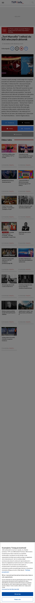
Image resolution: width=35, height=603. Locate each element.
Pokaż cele (17, 599)
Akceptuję (17, 594)
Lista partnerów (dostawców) (10, 589)
